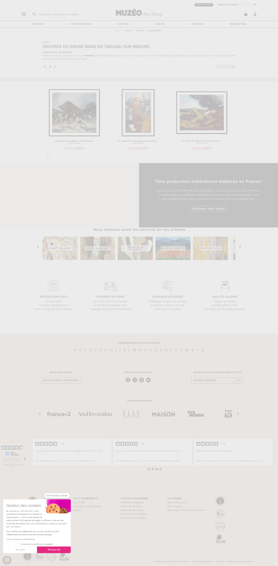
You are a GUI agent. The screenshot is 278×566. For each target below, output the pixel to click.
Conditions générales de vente (170, 561)
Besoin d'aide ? (228, 5)
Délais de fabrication (132, 510)
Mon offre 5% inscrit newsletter (186, 510)
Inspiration (238, 24)
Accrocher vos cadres (133, 518)
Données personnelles (240, 561)
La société (79, 502)
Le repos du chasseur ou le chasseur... (202, 142)
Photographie (81, 24)
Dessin (159, 24)
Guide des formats (131, 506)
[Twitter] (149, 382)
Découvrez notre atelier (208, 208)
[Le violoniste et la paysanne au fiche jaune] (138, 136)
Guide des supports (132, 502)
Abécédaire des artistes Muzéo (139, 343)
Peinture (38, 24)
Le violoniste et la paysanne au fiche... (138, 142)
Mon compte (175, 506)
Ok (239, 380)
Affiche (123, 24)
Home (118, 31)
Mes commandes (177, 502)
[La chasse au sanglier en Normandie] (74, 136)
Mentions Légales (202, 561)
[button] (6, 560)
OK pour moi (54, 550)
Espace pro (204, 5)
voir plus (40, 454)
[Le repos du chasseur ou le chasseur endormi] (201, 133)
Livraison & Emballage (134, 514)
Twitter (50, 66)
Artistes (197, 24)
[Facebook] (128, 382)
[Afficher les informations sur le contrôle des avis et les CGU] (24, 459)
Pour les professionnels (87, 506)
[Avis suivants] (275, 452)
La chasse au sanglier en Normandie (74, 142)
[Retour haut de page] (48, 154)
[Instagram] (135, 382)
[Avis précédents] (30, 452)
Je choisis (20, 550)
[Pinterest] (142, 382)
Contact (220, 561)
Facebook (44, 66)
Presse (77, 510)
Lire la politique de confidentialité (20, 539)
